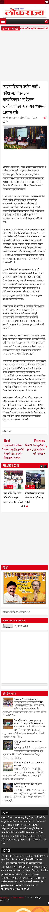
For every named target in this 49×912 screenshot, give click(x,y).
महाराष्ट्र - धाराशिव (16, 117)
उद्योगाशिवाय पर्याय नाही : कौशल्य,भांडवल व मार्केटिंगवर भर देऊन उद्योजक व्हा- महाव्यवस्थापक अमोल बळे (24, 99)
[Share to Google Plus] (20, 473)
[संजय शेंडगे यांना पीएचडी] (13, 479)
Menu (2, 2)
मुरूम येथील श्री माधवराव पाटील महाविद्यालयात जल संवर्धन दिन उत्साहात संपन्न (35, 501)
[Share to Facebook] (14, 473)
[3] (27, 515)
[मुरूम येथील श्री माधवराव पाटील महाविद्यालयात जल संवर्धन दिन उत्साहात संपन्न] (35, 479)
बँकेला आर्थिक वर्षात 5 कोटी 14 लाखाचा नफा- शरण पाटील (29, 772)
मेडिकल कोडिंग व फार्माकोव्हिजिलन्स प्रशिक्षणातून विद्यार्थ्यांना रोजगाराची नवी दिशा (28, 709)
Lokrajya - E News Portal (12, 906)
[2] (24, 515)
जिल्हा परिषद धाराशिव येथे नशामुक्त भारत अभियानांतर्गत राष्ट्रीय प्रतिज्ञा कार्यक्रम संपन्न (29, 730)
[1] (22, 515)
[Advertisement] (24, 57)
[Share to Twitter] (17, 473)
